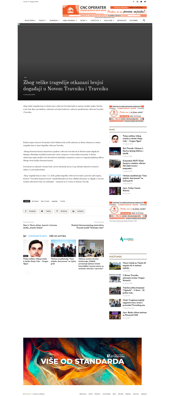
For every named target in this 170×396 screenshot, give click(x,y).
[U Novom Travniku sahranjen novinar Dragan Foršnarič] (115, 278)
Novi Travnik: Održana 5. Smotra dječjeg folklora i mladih (133, 151)
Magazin (108, 20)
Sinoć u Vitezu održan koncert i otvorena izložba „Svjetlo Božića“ (40, 226)
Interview (121, 20)
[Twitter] (141, 1)
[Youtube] (145, 1)
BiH (53, 256)
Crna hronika (69, 20)
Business (54, 20)
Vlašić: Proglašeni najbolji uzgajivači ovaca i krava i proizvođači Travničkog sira (134, 302)
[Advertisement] (65, 122)
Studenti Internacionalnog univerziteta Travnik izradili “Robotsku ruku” (87, 226)
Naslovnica (30, 20)
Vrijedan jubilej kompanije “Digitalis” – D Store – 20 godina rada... (134, 290)
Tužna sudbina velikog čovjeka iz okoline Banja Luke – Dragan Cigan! (35, 261)
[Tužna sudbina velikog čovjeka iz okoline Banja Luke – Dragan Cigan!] (35, 248)
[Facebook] (133, 1)
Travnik (62, 201)
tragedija (54, 201)
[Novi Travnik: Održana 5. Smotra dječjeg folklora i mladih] (115, 151)
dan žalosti (35, 201)
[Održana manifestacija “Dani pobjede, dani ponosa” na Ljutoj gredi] (63, 248)
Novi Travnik (45, 201)
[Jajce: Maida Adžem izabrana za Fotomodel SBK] (115, 315)
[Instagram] (137, 1)
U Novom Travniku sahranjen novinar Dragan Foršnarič (134, 278)
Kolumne (134, 20)
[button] (144, 21)
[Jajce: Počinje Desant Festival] (115, 191)
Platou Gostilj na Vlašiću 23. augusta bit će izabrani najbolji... (134, 265)
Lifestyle (95, 20)
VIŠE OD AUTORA (57, 236)
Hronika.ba (28, 394)
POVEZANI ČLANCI (38, 236)
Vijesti (42, 20)
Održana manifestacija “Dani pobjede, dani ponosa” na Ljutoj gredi (63, 261)
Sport (82, 20)
